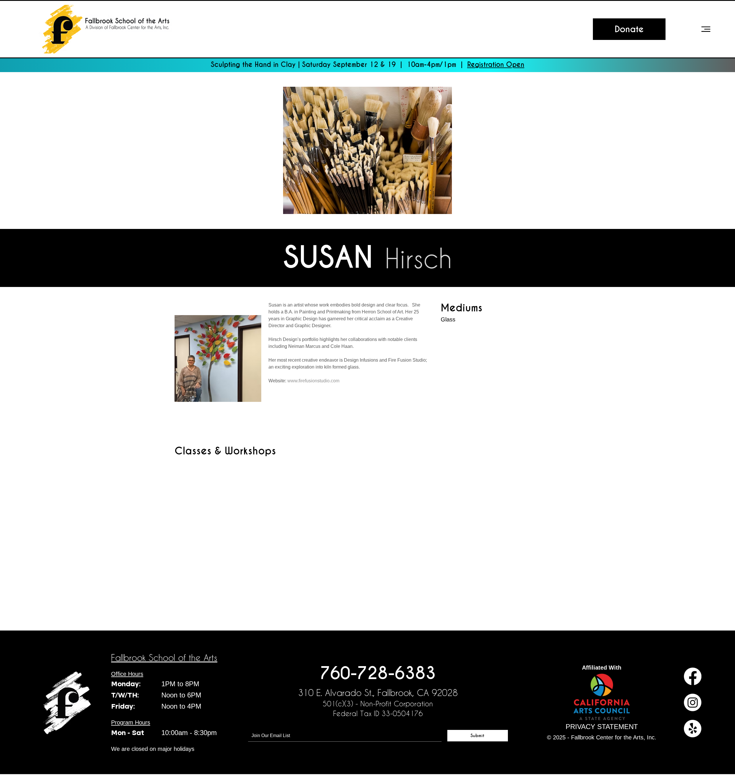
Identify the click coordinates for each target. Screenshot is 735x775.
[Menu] (706, 29)
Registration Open (495, 65)
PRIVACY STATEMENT (602, 726)
